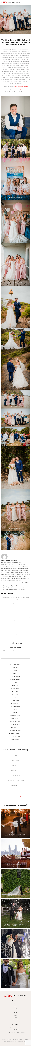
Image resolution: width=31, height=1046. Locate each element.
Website (15, 634)
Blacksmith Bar (15, 727)
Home (15, 1003)
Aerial (15, 670)
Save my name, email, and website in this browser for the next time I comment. (16, 642)
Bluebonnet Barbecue (15, 730)
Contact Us (15, 1020)
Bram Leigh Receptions (15, 733)
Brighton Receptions (15, 736)
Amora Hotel (15, 685)
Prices (15, 1008)
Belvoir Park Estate (15, 715)
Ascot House (15, 691)
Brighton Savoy (15, 739)
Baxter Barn (15, 709)
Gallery (15, 1006)
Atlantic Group (15, 694)
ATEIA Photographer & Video (21, 86)
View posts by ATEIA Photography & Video (11, 562)
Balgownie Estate (15, 703)
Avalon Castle (15, 700)
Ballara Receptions (15, 706)
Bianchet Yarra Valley (15, 721)
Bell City (15, 712)
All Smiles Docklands (15, 676)
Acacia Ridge (15, 667)
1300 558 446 (15, 1029)
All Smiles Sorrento (15, 679)
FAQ (15, 1017)
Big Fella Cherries (15, 724)
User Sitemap (18, 1043)
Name (15, 620)
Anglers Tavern (15, 688)
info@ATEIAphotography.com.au (15, 1027)
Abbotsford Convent (15, 664)
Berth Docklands (15, 718)
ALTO (15, 682)
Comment (15, 603)
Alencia (15, 673)
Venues (15, 1015)
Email (15, 628)
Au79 (15, 697)
